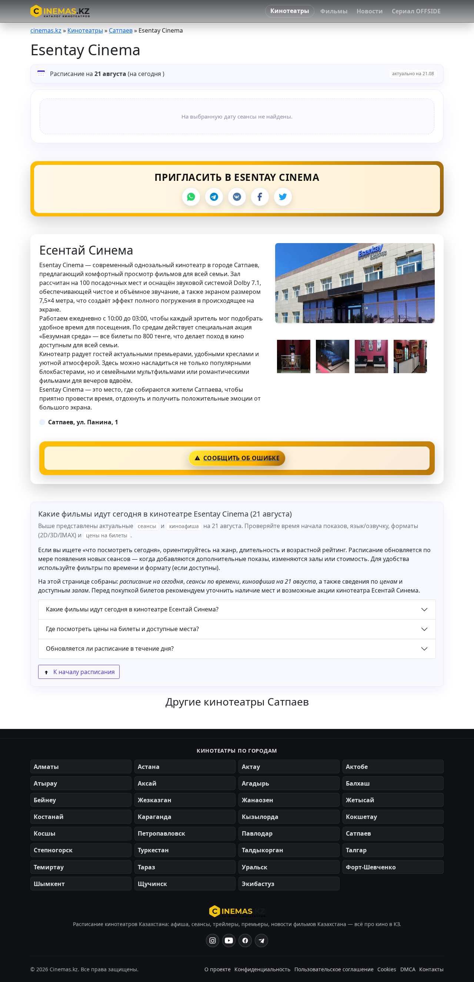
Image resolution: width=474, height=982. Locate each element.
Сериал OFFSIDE (416, 11)
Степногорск (53, 850)
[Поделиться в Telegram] (214, 197)
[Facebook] (245, 940)
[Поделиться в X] (283, 197)
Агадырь (255, 783)
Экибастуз (258, 884)
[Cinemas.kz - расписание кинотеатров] (60, 11)
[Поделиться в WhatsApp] (191, 197)
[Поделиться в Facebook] (260, 197)
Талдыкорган (262, 850)
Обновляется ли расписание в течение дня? (110, 648)
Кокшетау (361, 817)
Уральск (254, 867)
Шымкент (49, 884)
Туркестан (153, 850)
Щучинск (152, 884)
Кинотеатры (289, 11)
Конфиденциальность (262, 969)
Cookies (386, 969)
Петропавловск (161, 833)
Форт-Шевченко (371, 867)
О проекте (217, 969)
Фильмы (334, 11)
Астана (149, 767)
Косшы (45, 833)
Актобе (357, 767)
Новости (370, 11)
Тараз (146, 867)
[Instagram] (212, 940)
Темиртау (49, 867)
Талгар (356, 850)
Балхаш (358, 783)
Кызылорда (260, 817)
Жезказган (154, 800)
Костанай (49, 817)
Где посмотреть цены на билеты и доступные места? (122, 629)
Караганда (154, 817)
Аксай (147, 783)
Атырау (45, 783)
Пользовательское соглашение (334, 969)
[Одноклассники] (261, 940)
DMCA (407, 969)
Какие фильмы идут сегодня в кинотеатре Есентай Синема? (132, 609)
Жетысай (360, 800)
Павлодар (257, 833)
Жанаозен (257, 800)
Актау (251, 767)
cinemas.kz (45, 30)
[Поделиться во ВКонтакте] (237, 197)
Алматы (46, 767)
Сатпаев (121, 30)
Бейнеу (45, 800)
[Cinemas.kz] (237, 911)
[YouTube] (229, 940)
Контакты (431, 969)
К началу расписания (83, 672)
